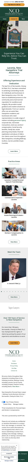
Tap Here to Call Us (14, 4)
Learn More (14, 151)
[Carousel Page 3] (7, 291)
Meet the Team (14, 252)
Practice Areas (14, 161)
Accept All (9, 453)
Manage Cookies (18, 404)
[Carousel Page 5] (12, 291)
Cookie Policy (7, 404)
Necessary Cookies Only (9, 457)
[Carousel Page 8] (21, 291)
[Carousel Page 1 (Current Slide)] (1, 291)
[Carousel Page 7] (18, 291)
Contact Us (14, 19)
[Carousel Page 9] (23, 291)
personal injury (20, 120)
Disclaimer (14, 363)
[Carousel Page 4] (9, 291)
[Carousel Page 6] (15, 291)
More (23, 19)
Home (4, 19)
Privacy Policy (14, 366)
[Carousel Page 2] (4, 291)
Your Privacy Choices (12, 402)
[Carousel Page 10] (26, 291)
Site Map (14, 368)
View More (14, 242)
